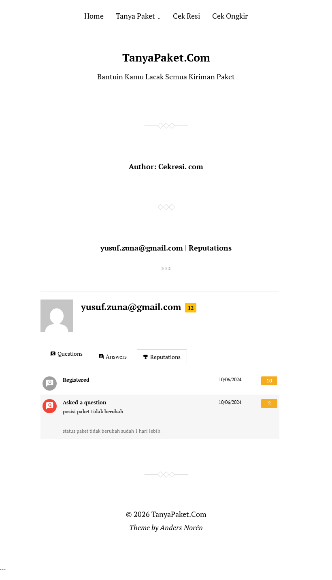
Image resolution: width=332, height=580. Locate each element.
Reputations (165, 357)
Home (94, 16)
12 (191, 307)
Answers (116, 356)
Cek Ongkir (230, 16)
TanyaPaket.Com (166, 57)
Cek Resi (186, 16)
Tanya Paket (135, 16)
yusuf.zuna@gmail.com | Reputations (166, 248)
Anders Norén (181, 527)
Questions (70, 353)
